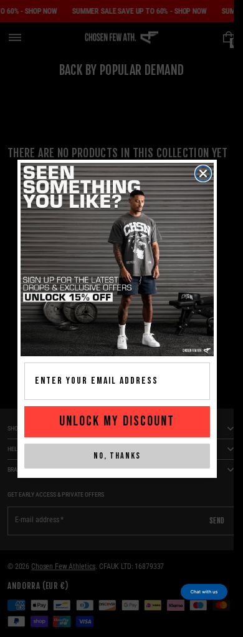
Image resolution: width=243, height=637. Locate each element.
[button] (204, 592)
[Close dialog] (203, 173)
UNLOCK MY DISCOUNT (116, 421)
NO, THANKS (117, 455)
